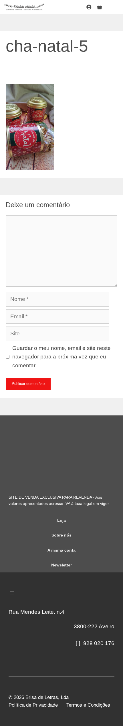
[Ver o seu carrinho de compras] (99, 7)
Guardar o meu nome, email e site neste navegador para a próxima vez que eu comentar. (61, 356)
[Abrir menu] (12, 593)
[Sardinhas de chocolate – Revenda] (24, 7)
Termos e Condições (88, 705)
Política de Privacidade (33, 705)
